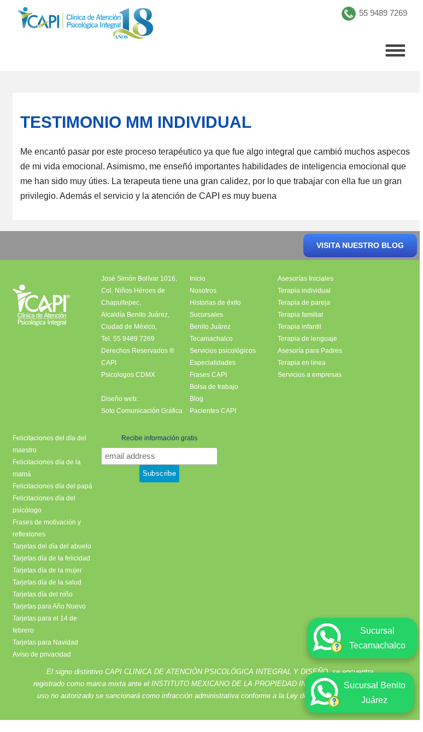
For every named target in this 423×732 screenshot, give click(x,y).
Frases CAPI (208, 375)
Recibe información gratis (159, 438)
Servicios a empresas (310, 375)
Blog (196, 399)
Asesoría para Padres (310, 351)
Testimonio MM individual (135, 122)
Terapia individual (304, 290)
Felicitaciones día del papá (52, 486)
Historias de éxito (215, 302)
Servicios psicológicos (223, 351)
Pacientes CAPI (213, 411)
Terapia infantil (299, 326)
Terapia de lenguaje (307, 339)
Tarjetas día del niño (43, 594)
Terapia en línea (302, 363)
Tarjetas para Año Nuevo (49, 606)
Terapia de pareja (304, 302)
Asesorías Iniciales (305, 278)
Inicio (197, 278)
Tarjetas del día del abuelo (52, 546)
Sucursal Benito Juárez (375, 693)
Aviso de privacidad (42, 654)
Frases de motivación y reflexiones (47, 528)
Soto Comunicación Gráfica (142, 411)
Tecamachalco (211, 339)
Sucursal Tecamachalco (377, 638)
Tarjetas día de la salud (47, 582)
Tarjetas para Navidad (45, 642)
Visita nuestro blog (360, 245)
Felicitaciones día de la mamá (47, 468)
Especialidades (213, 363)
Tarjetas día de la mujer (47, 570)
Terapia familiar (301, 314)
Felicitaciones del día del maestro (49, 444)
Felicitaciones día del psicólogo (44, 504)
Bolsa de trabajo (214, 387)
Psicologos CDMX (128, 375)
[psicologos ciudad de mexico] (85, 25)
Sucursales (206, 314)
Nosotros (203, 290)
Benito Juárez (210, 326)
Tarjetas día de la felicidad (51, 558)
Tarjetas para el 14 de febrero (45, 624)
